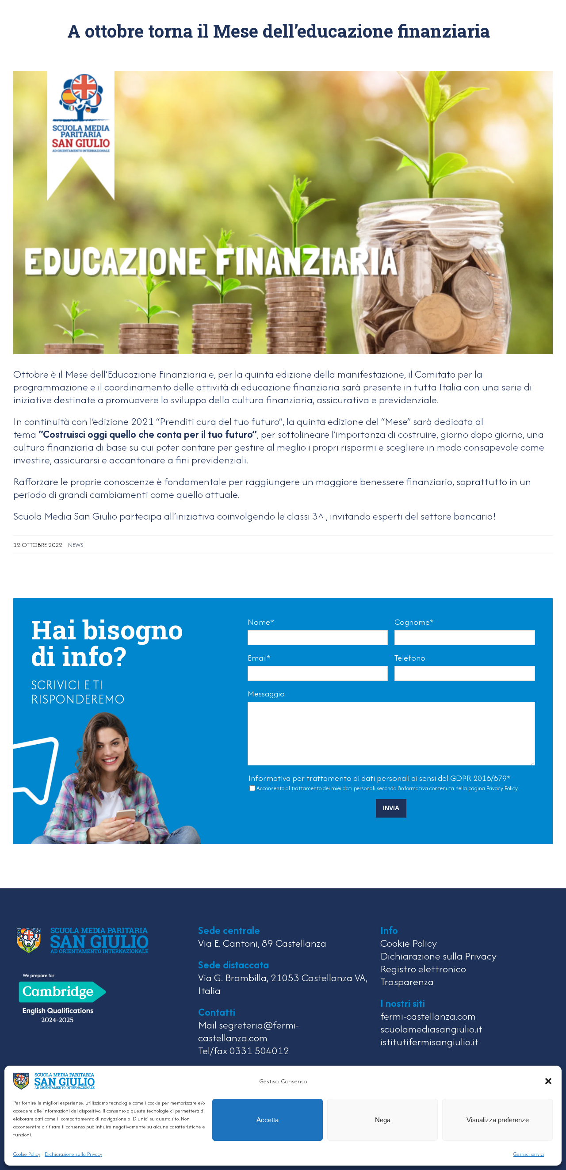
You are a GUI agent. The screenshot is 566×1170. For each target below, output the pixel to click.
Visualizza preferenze (498, 1120)
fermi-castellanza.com (428, 1016)
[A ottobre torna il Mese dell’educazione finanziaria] (283, 211)
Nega (382, 1120)
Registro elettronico (423, 968)
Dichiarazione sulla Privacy (73, 1154)
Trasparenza (407, 981)
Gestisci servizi (528, 1154)
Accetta (267, 1120)
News (76, 544)
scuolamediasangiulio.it (431, 1028)
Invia (391, 807)
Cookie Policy (26, 1154)
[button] (548, 1081)
